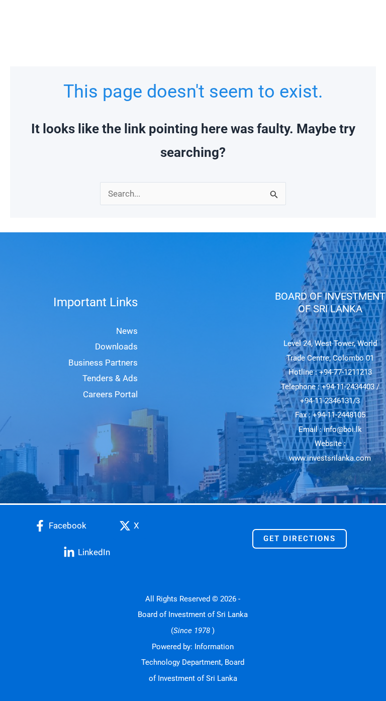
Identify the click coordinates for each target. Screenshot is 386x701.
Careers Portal (110, 394)
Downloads (116, 346)
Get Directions (299, 538)
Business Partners (103, 363)
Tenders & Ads (110, 378)
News (127, 331)
